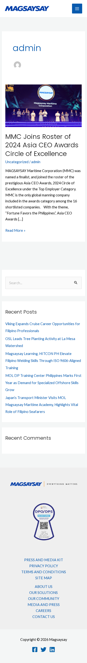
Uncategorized (17, 162)
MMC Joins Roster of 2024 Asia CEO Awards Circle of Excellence (42, 145)
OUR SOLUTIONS (43, 593)
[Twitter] (43, 649)
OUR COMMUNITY (43, 599)
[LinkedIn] (52, 649)
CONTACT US (43, 617)
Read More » (15, 229)
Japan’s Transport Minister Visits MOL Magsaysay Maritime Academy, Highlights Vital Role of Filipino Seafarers (41, 405)
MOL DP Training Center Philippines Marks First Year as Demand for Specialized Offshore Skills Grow (43, 382)
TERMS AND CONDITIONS (43, 572)
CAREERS (43, 611)
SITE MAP (43, 578)
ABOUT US (43, 587)
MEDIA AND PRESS (44, 605)
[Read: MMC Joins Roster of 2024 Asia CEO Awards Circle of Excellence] (43, 105)
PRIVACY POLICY (43, 566)
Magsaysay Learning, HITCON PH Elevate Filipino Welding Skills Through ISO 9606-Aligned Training (43, 361)
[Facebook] (35, 649)
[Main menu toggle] (77, 9)
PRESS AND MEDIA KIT (43, 560)
